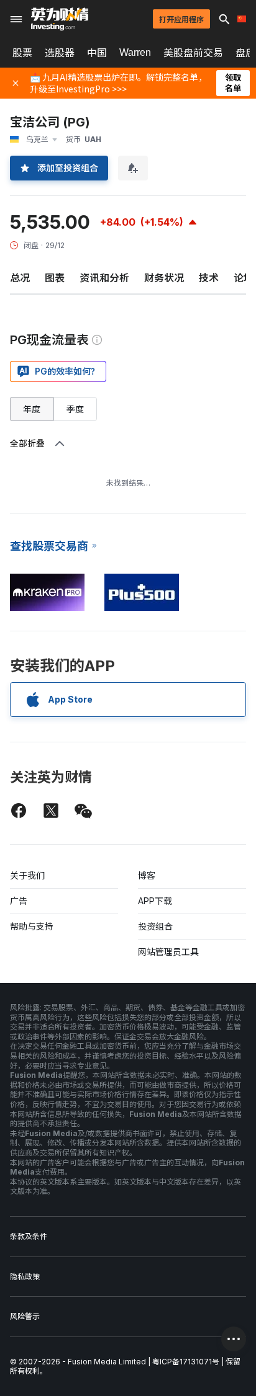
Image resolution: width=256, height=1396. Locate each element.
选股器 (60, 53)
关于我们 (27, 875)
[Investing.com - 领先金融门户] (59, 19)
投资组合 (155, 926)
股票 (22, 53)
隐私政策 (25, 1276)
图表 (55, 278)
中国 (97, 53)
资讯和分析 (104, 278)
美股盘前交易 (193, 53)
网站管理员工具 (168, 951)
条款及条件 (28, 1236)
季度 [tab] (75, 409)
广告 (18, 901)
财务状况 (164, 278)
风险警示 (25, 1316)
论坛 (244, 278)
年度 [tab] (31, 409)
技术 (209, 278)
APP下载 (155, 901)
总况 (20, 278)
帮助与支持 (31, 926)
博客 (146, 875)
